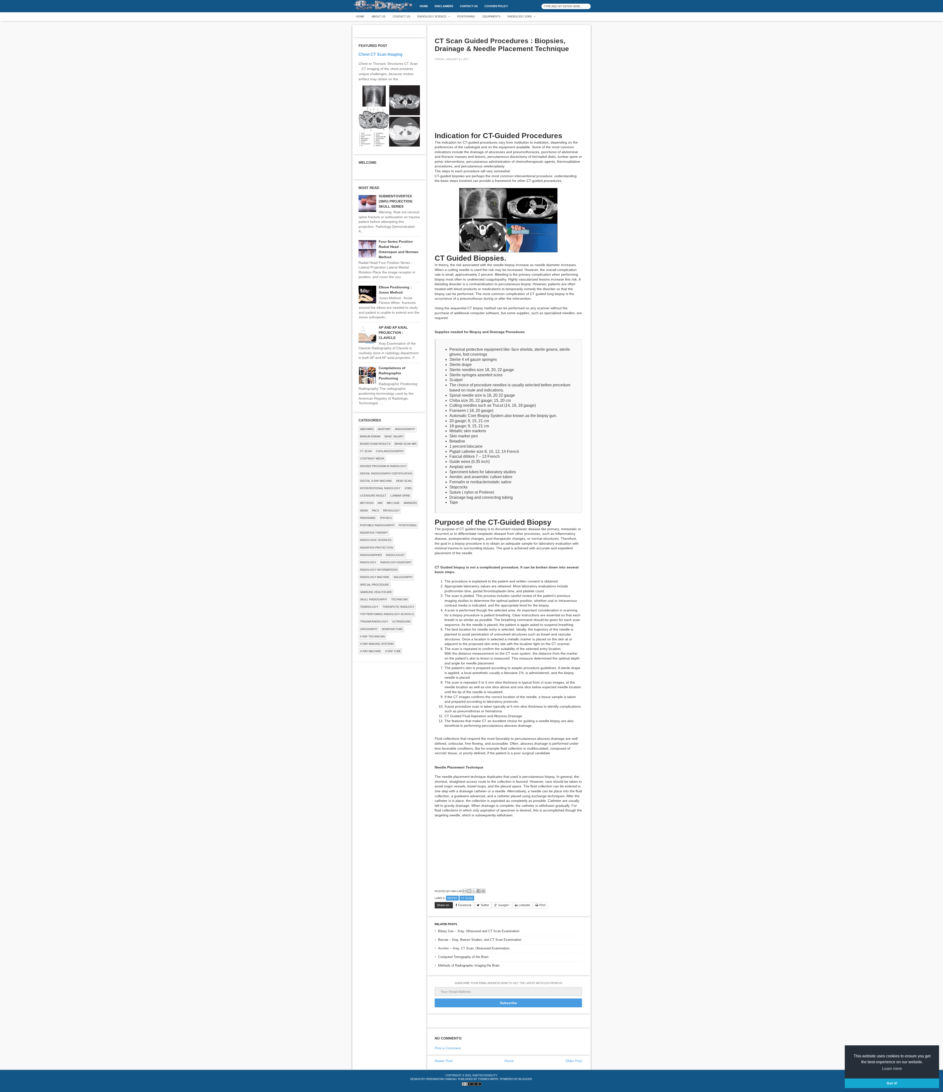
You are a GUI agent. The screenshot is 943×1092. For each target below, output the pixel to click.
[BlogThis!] (469, 891)
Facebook (465, 905)
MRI (380, 502)
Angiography (405, 429)
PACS (375, 510)
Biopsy (452, 898)
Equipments (491, 16)
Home (424, 6)
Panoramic (368, 517)
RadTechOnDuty (484, 1075)
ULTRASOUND (401, 621)
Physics (386, 517)
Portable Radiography (377, 525)
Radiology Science (431, 16)
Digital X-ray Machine (376, 480)
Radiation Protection (376, 547)
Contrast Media (372, 458)
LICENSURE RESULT (373, 495)
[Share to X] (474, 891)
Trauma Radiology (374, 621)
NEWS (364, 510)
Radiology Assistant (396, 562)
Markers (410, 502)
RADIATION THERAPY (374, 532)
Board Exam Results (375, 443)
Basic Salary (394, 436)
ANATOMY (384, 429)
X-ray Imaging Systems (377, 643)
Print (542, 905)
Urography (368, 629)
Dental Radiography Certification (386, 473)
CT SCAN (467, 898)
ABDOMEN (367, 429)
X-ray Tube (393, 651)
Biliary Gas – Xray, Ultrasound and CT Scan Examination (478, 931)
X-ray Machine (370, 651)
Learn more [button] (892, 1068)
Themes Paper (488, 1079)
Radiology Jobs (520, 16)
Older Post (574, 1061)
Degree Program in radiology (383, 466)
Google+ (504, 905)
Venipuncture (392, 629)
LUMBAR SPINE (400, 495)
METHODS (367, 502)
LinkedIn (524, 905)
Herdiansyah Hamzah (441, 1079)
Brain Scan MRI (405, 443)
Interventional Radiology (380, 488)
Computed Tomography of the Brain (463, 957)
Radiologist (395, 554)
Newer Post (444, 1061)
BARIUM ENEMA (370, 436)
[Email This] (464, 891)
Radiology (368, 562)
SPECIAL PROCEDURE (374, 584)
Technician (399, 599)
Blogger (525, 1079)
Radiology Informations (379, 569)
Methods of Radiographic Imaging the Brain (468, 965)
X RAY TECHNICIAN (372, 636)
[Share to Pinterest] (483, 891)
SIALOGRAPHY (403, 577)
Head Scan (404, 480)
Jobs (408, 488)
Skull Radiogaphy (373, 599)
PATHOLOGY (391, 510)
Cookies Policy (496, 6)
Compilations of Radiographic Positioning (392, 373)
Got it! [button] (892, 1083)
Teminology (369, 606)
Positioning (466, 16)
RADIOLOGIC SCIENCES (375, 540)
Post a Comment (448, 1048)
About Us (378, 16)
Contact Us (469, 6)
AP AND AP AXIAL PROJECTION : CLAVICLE (393, 332)
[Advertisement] (471, 99)
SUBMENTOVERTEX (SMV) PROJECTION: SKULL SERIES (396, 201)
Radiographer (371, 554)
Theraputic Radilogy (398, 606)
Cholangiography (390, 451)
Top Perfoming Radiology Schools (387, 614)
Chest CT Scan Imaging (380, 54)
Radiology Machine (374, 577)
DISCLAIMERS (444, 6)
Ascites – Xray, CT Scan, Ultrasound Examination (473, 948)
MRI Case (393, 502)
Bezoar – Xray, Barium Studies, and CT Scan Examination (479, 940)
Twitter (485, 905)
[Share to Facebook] (478, 891)
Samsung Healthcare (376, 592)
